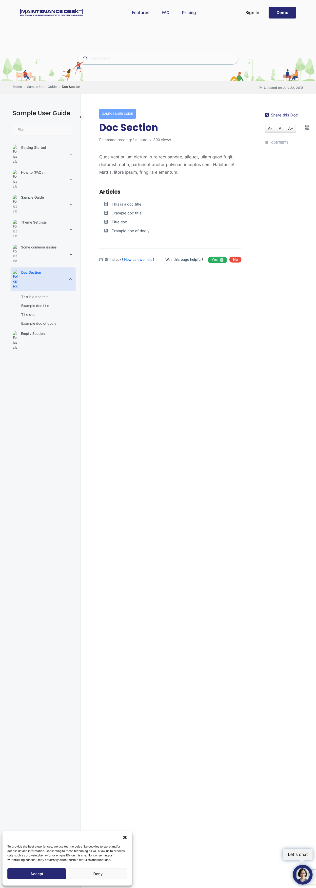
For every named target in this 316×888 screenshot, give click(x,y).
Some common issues (39, 247)
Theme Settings (34, 222)
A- (270, 128)
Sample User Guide (117, 113)
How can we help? (139, 259)
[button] (124, 836)
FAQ (166, 12)
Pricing (189, 12)
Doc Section (31, 272)
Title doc (28, 314)
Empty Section (33, 333)
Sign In (252, 12)
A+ (290, 128)
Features (140, 12)
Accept (36, 873)
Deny (98, 873)
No (235, 259)
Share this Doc (284, 115)
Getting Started (33, 147)
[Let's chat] (303, 875)
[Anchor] (123, 191)
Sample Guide (32, 197)
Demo (282, 12)
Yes (217, 259)
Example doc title (35, 305)
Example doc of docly (38, 323)
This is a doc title (34, 297)
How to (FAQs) (33, 172)
